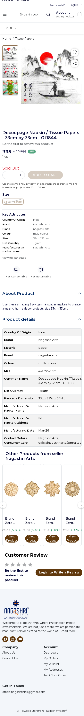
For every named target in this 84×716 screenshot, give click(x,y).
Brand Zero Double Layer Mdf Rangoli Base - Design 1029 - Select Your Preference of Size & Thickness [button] (72, 521)
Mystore (61, 710)
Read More (68, 631)
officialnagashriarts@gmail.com (23, 692)
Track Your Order (55, 675)
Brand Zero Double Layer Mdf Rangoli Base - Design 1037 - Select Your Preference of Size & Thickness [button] (31, 521)
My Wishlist (51, 664)
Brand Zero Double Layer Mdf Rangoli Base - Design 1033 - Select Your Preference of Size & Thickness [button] (52, 521)
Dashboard (51, 652)
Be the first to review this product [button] (27, 144)
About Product (18, 293)
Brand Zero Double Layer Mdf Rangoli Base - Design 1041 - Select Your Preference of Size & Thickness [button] (11, 521)
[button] (76, 5)
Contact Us (10, 658)
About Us (8, 652)
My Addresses (53, 669)
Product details (18, 319)
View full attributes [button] (14, 257)
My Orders (51, 658)
